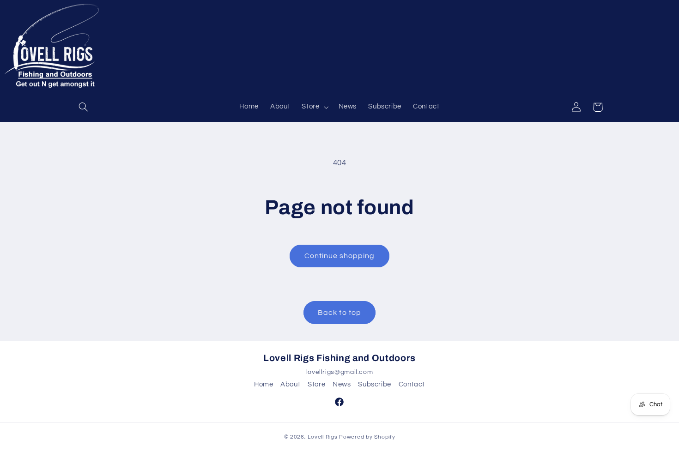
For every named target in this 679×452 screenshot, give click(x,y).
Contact (412, 384)
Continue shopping (339, 255)
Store (316, 384)
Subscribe (374, 384)
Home (263, 384)
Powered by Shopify (367, 437)
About (290, 384)
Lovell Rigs (322, 437)
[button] (83, 107)
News (342, 384)
